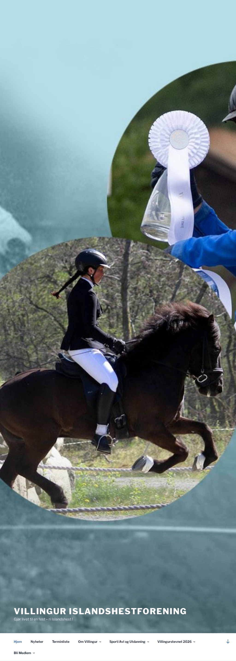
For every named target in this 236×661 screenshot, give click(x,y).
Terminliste (60, 641)
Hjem (18, 641)
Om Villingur (87, 641)
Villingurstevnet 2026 (174, 641)
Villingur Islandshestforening (100, 611)
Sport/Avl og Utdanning (127, 641)
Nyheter (37, 641)
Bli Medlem (22, 653)
